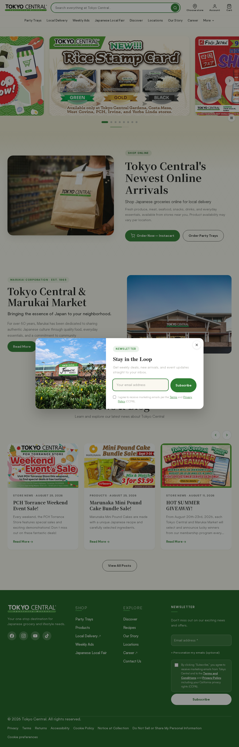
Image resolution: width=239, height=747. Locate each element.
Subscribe (183, 385)
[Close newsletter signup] (197, 345)
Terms (173, 397)
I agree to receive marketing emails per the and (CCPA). (155, 399)
